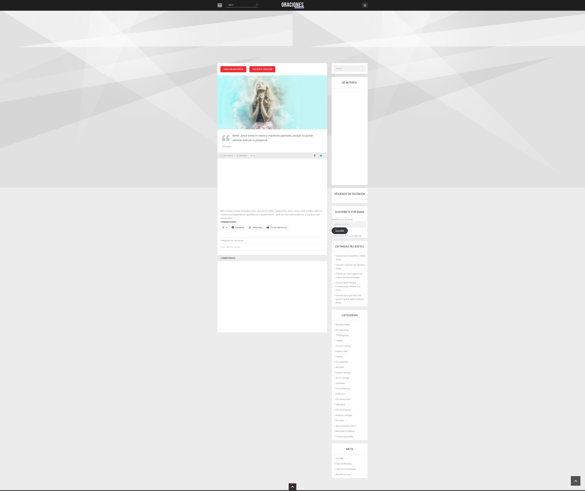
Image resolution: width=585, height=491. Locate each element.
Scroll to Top (575, 481)
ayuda (237, 247)
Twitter (321, 156)
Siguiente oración (262, 69)
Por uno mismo (237, 240)
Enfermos (340, 394)
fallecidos (340, 404)
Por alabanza (341, 362)
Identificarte (365, 5)
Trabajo (339, 340)
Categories (219, 5)
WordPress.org (342, 474)
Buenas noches (343, 372)
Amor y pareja (342, 378)
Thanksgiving (341, 335)
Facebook (315, 156)
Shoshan (243, 156)
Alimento (339, 367)
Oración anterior (233, 69)
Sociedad (340, 383)
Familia (338, 356)
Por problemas (342, 388)
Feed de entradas (343, 464)
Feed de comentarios (345, 469)
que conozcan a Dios (345, 426)
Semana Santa (342, 324)
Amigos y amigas (343, 415)
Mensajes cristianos (345, 431)
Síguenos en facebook (349, 193)
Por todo (339, 420)
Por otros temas (343, 410)
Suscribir (339, 230)
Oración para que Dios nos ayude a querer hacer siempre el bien (349, 299)
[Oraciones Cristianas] (292, 5)
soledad (229, 247)
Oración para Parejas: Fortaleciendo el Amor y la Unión (347, 286)
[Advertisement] (292, 37)
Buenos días (341, 351)
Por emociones (342, 399)
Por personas (342, 330)
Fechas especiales (344, 436)
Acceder (339, 458)
